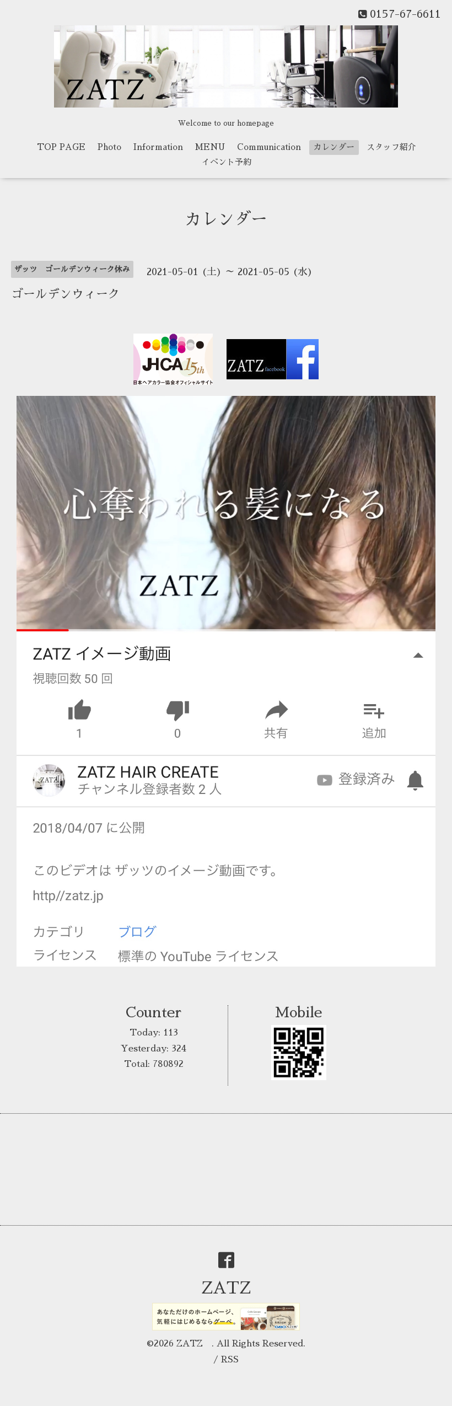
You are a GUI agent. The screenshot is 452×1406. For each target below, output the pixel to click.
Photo (109, 147)
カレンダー (333, 147)
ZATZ (234, 1288)
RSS (230, 1359)
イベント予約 (226, 162)
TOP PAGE (61, 147)
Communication (269, 147)
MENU (210, 147)
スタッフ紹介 (391, 147)
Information (158, 147)
